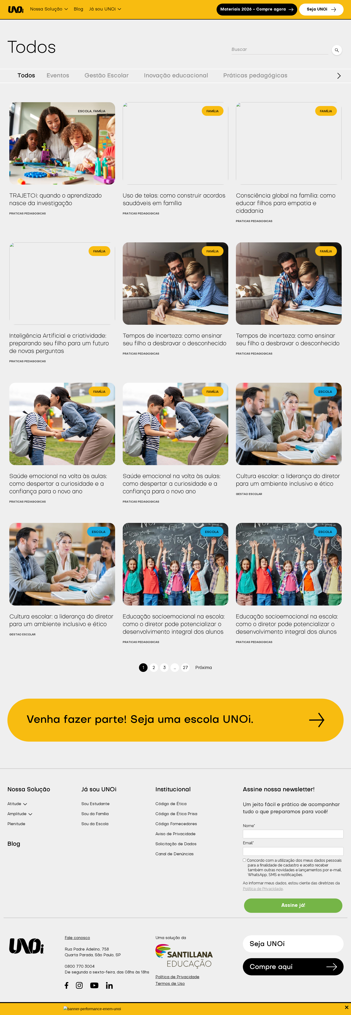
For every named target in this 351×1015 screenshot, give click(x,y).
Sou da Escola (94, 824)
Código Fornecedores (176, 824)
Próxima (203, 668)
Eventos (58, 76)
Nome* (249, 826)
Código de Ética (170, 804)
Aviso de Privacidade (175, 834)
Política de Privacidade (263, 889)
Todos (26, 76)
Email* (248, 843)
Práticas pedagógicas (255, 76)
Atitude (14, 804)
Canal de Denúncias (174, 854)
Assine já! (293, 905)
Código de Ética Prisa (176, 814)
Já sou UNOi (102, 9)
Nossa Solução (46, 9)
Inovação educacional (176, 76)
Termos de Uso (170, 984)
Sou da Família (95, 814)
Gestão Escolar (107, 76)
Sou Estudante (95, 804)
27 (185, 668)
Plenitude (16, 824)
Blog (78, 9)
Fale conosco (77, 938)
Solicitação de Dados (176, 844)
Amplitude (17, 814)
